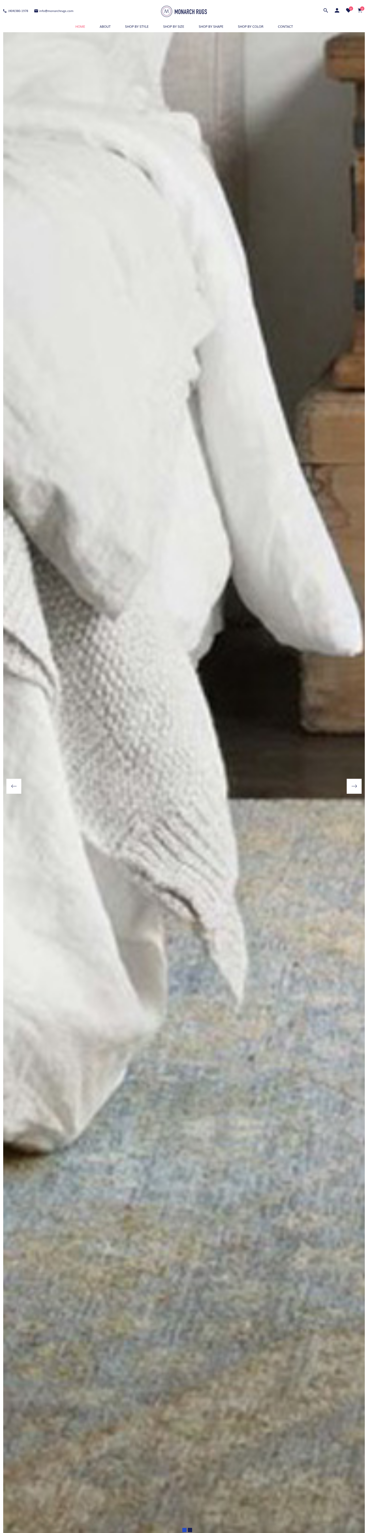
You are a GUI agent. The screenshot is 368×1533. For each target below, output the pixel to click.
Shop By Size (173, 26)
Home (80, 26)
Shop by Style (137, 26)
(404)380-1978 (17, 11)
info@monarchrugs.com (56, 11)
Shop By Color (250, 26)
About (105, 26)
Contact (285, 26)
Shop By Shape (211, 26)
